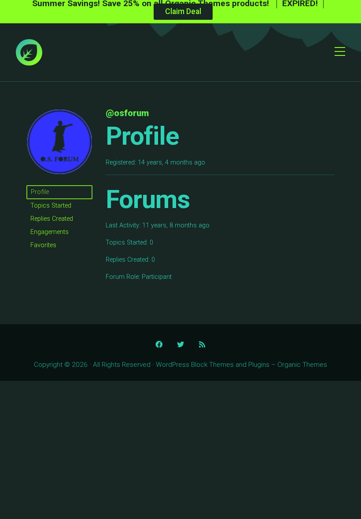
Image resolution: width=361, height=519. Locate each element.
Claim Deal (183, 11)
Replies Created (51, 219)
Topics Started (50, 205)
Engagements (49, 232)
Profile (40, 192)
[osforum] (59, 181)
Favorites (43, 245)
